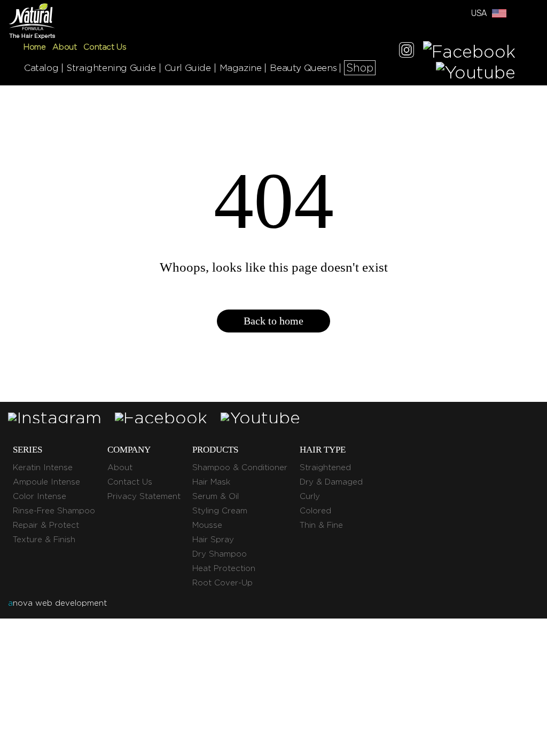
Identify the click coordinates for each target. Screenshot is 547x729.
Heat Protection (223, 568)
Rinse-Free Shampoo (54, 511)
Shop (359, 67)
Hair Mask (211, 482)
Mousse (207, 525)
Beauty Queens (303, 67)
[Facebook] (469, 51)
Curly (310, 496)
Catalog (41, 67)
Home (34, 47)
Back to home (273, 321)
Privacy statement (144, 496)
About (64, 47)
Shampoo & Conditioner (239, 467)
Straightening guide (111, 67)
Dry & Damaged (331, 482)
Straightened (325, 467)
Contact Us (104, 47)
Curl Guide (188, 67)
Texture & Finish (44, 539)
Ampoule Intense (46, 482)
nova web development (57, 603)
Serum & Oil (215, 496)
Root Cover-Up (222, 583)
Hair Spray (213, 539)
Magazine (241, 67)
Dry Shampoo (219, 554)
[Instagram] (406, 51)
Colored (315, 511)
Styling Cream (219, 511)
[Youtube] (475, 72)
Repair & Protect (46, 525)
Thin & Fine (321, 525)
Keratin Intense (43, 467)
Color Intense (39, 496)
